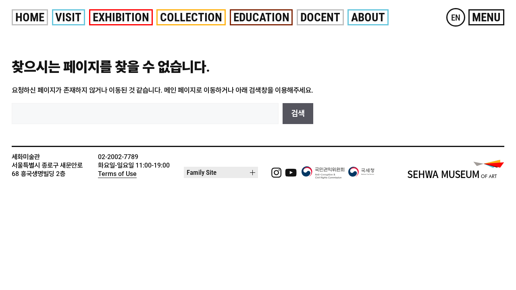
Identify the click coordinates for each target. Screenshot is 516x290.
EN (455, 17)
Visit (68, 17)
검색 (298, 113)
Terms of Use (117, 174)
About (368, 17)
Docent (320, 17)
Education (261, 17)
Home (29, 17)
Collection (191, 17)
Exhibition (121, 17)
